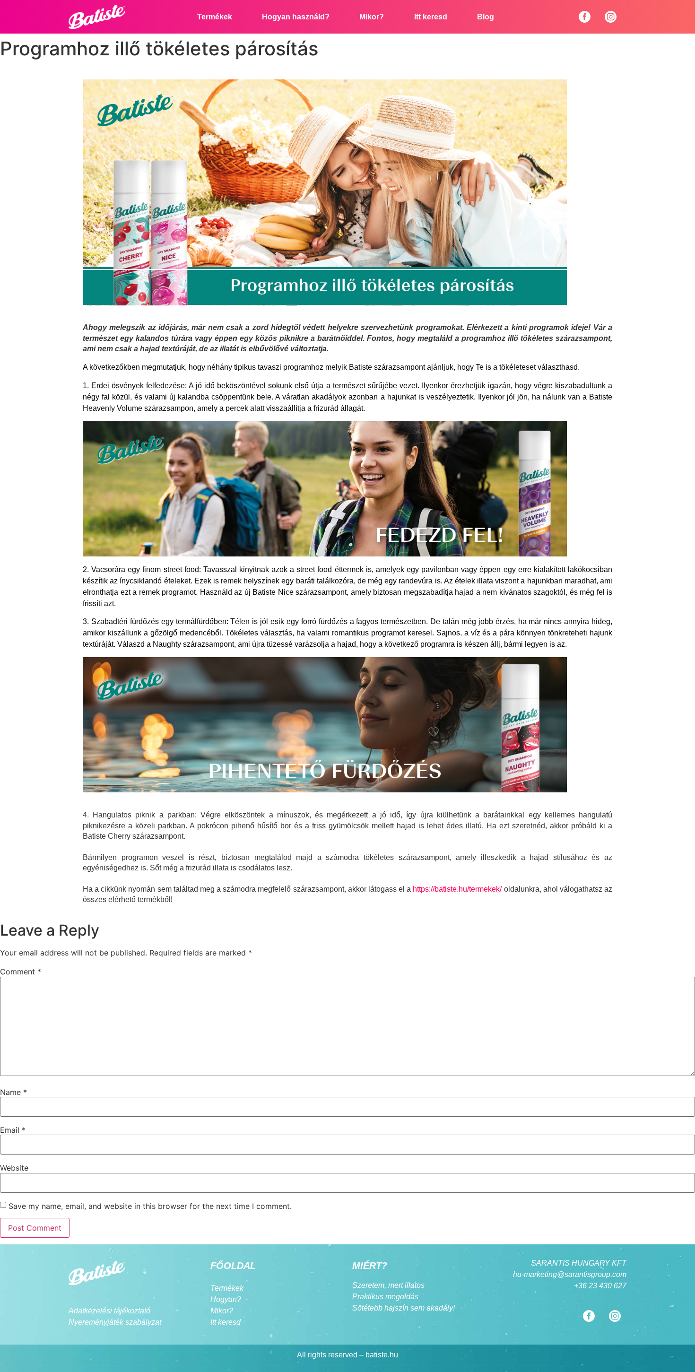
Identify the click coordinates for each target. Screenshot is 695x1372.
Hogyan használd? (296, 17)
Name (13, 1092)
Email (13, 1130)
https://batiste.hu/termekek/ (457, 889)
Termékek (214, 17)
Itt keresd (430, 17)
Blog (485, 17)
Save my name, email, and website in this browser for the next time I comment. (150, 1206)
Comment (20, 971)
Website (14, 1168)
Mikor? (371, 17)
